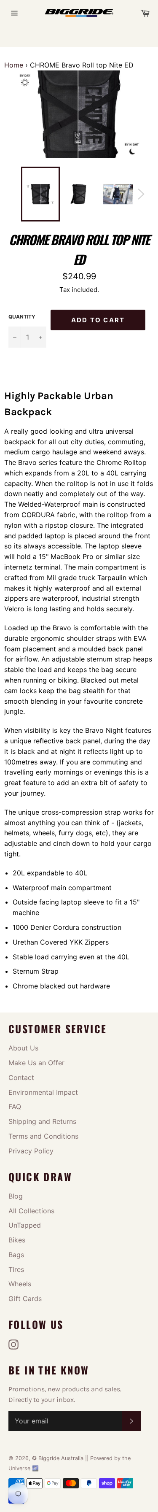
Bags (16, 1254)
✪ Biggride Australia (58, 1458)
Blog (15, 1196)
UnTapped (24, 1225)
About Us (23, 1048)
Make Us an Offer (36, 1062)
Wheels (19, 1284)
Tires (16, 1269)
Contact (21, 1077)
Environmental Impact (43, 1092)
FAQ (14, 1106)
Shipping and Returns (42, 1121)
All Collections (31, 1211)
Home (13, 65)
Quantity (21, 316)
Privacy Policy (31, 1151)
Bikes (16, 1240)
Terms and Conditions (43, 1136)
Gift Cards (25, 1298)
